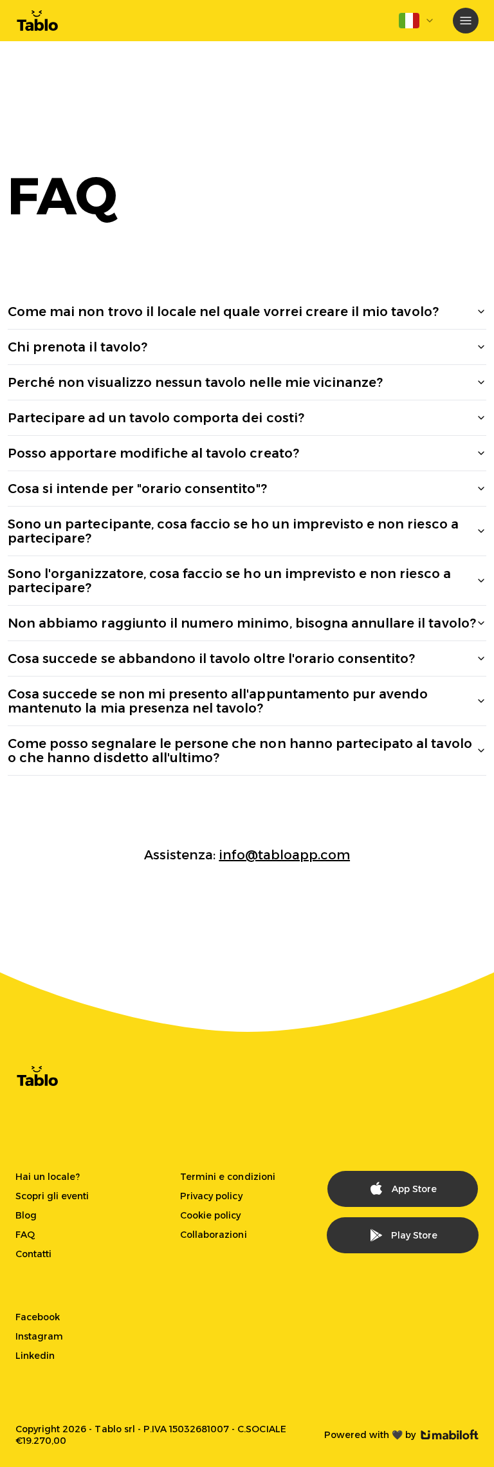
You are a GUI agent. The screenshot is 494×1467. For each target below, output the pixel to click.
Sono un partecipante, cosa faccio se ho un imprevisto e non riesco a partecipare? (233, 531)
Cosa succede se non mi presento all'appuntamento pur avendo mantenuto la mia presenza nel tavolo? (218, 701)
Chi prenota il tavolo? (77, 347)
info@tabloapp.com (284, 855)
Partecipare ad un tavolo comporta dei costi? (156, 417)
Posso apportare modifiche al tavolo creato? (153, 453)
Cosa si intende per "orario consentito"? (137, 488)
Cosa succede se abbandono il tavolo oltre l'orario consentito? (211, 658)
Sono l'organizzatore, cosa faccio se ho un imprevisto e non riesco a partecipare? (229, 580)
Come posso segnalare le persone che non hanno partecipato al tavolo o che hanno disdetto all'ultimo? (240, 750)
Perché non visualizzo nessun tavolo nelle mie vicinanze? (195, 382)
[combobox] (417, 20)
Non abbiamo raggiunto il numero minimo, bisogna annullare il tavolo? (242, 623)
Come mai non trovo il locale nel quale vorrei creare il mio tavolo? (223, 311)
